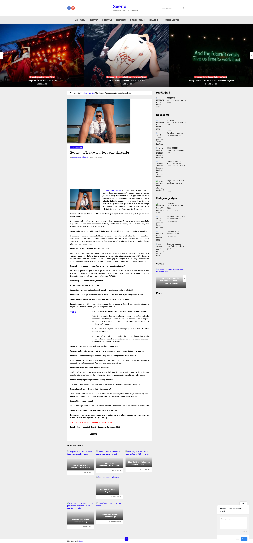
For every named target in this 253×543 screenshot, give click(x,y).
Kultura (94, 20)
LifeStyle (107, 20)
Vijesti (79, 147)
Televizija (121, 20)
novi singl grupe (113, 190)
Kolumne (153, 20)
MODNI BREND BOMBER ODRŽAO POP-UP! (176, 150)
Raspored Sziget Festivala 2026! (173, 232)
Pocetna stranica (87, 93)
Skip (237, 539)
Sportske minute (170, 20)
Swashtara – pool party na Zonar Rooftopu (176, 134)
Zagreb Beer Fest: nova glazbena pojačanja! (176, 182)
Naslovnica (79, 20)
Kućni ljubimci (137, 20)
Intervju (74, 147)
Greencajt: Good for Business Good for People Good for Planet (176, 163)
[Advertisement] (109, 173)
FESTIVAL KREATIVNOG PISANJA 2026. (176, 100)
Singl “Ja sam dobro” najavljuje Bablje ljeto (175, 245)
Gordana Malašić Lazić (80, 157)
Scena (119, 6)
